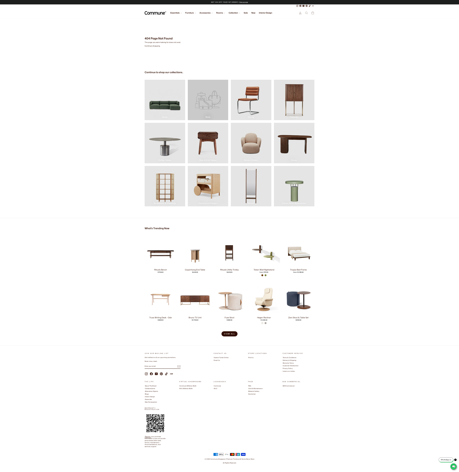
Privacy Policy (288, 368)
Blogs (147, 394)
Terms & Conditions (289, 358)
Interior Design (265, 12)
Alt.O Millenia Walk (186, 388)
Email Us (217, 360)
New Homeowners (151, 402)
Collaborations (150, 388)
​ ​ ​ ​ (248, 397)
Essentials (175, 12)
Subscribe (148, 399)
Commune (217, 386)
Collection (233, 12)
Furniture (189, 12)
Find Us (251, 358)
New (253, 12)
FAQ (249, 386)
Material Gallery (253, 391)
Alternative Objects (151, 391)
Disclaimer (252, 394)
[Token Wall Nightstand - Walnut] (262, 275)
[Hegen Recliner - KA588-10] (265, 323)
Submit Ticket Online (221, 358)
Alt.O (215, 388)
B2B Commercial (289, 386)
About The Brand (150, 386)
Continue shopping (152, 46)
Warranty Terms (288, 363)
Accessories (205, 12)
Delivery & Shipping (289, 360)
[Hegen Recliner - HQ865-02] (262, 323)
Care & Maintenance (255, 388)
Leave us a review (289, 371)
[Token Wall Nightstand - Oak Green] (265, 275)
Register (148, 437)
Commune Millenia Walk (187, 386)
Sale (246, 12)
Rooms (219, 12)
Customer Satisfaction (290, 366)
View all (229, 334)
